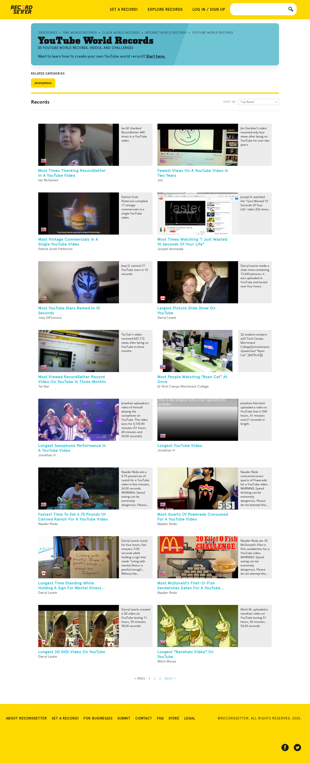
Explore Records (165, 9)
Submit (124, 718)
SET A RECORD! (124, 9)
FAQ (160, 718)
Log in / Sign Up (209, 9)
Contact (143, 718)
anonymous (43, 83)
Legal (189, 718)
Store (174, 718)
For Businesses (98, 718)
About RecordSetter (26, 718)
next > (170, 678)
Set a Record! (65, 718)
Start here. (155, 56)
